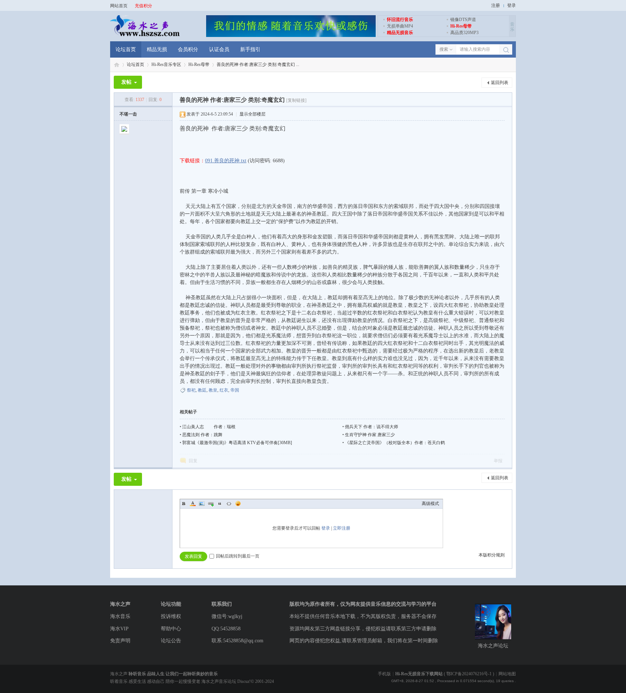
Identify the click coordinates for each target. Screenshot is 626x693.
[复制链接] (296, 100)
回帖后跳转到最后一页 (237, 556)
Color (192, 503)
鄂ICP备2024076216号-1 (469, 673)
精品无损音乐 (400, 32)
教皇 (213, 390)
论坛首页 (126, 49)
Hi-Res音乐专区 (166, 64)
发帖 (126, 82)
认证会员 (219, 49)
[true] (506, 50)
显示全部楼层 (252, 114)
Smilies (238, 503)
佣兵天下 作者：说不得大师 (371, 426)
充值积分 (143, 5)
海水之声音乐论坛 (117, 64)
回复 (193, 460)
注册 (495, 5)
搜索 (443, 49)
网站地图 (507, 673)
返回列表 (499, 82)
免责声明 (120, 640)
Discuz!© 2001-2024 (255, 681)
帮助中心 (171, 628)
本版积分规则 (492, 555)
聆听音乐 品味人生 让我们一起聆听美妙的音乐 (173, 673)
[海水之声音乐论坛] (145, 35)
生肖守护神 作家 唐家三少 (370, 434)
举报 (498, 460)
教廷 (202, 390)
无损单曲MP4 (400, 26)
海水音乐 (120, 616)
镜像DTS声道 (463, 19)
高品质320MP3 (464, 32)
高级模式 (430, 503)
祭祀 (191, 390)
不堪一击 (128, 114)
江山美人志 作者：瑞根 (208, 426)
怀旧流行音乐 (400, 19)
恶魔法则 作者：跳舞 (202, 434)
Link (210, 503)
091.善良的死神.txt (225, 160)
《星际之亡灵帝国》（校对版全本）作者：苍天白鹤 (395, 442)
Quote (220, 503)
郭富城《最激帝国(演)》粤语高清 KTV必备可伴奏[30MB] (237, 442)
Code (229, 503)
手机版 (384, 673)
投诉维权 (171, 616)
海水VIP (119, 628)
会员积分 (188, 49)
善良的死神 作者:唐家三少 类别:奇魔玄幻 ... (258, 64)
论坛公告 (171, 640)
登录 (511, 5)
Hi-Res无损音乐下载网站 (419, 673)
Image (201, 503)
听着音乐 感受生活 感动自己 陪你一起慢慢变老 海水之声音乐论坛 (173, 681)
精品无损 (157, 49)
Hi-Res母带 (461, 26)
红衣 (224, 390)
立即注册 (341, 528)
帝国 (234, 390)
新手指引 (250, 49)
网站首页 (119, 5)
